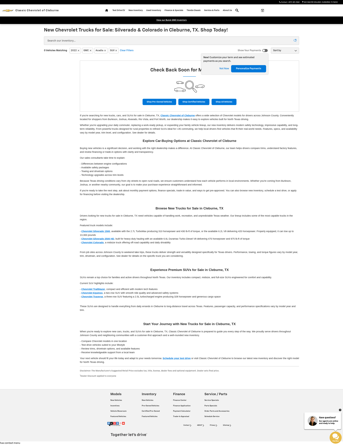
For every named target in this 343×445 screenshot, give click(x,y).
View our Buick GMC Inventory (171, 20)
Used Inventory (153, 10)
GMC (86, 50)
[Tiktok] (111, 423)
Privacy (212, 425)
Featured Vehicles (118, 416)
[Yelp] (114, 423)
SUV (112, 50)
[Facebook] (108, 423)
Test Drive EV (118, 10)
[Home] (7, 10)
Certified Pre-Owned (151, 411)
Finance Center (180, 400)
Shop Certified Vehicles (193, 102)
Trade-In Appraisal (181, 416)
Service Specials (211, 400)
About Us (227, 10)
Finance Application (182, 406)
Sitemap (226, 425)
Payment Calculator (182, 411)
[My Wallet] (263, 10)
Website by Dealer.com (115, 424)
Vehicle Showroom (118, 411)
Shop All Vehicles (224, 102)
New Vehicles (116, 400)
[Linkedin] (117, 423)
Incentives (115, 406)
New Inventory (135, 10)
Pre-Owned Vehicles (151, 406)
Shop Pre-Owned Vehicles (159, 102)
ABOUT (199, 425)
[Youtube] (123, 423)
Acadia (99, 50)
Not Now (224, 68)
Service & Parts (211, 10)
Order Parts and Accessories (217, 411)
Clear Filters (126, 50)
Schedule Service (212, 416)
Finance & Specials (174, 10)
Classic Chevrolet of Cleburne (178, 115)
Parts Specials (210, 406)
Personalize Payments (248, 68)
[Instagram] (120, 423)
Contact (186, 425)
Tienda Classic (194, 10)
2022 (74, 50)
